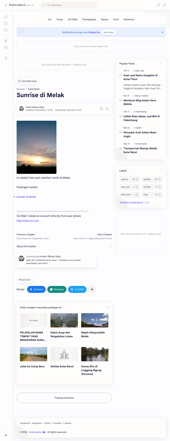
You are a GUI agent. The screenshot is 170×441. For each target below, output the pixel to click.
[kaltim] (139, 128)
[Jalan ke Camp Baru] (33, 354)
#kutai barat (25, 279)
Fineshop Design (90, 432)
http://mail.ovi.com (28, 220)
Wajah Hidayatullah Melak (93, 334)
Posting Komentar (64, 397)
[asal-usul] (139, 71)
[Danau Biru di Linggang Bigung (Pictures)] (94, 354)
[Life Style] (72, 19)
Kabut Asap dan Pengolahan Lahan (61, 334)
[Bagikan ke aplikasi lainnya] (92, 289)
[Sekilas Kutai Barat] (64, 354)
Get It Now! (109, 32)
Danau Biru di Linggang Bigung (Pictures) (91, 370)
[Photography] (89, 19)
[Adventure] (129, 19)
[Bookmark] (158, 4)
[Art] (49, 19)
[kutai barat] (141, 144)
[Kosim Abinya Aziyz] (35, 107)
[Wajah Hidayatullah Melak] (94, 320)
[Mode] (164, 4)
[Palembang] (141, 112)
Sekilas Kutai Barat (62, 366)
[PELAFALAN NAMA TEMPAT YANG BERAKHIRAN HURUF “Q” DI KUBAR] (33, 320)
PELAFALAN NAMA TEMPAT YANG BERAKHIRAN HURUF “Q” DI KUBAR (32, 336)
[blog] (138, 96)
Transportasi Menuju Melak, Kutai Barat (141, 150)
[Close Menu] (162, 32)
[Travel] (59, 19)
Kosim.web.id (17, 5)
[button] (36, 289)
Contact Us (94, 32)
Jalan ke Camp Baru (32, 366)
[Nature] (104, 19)
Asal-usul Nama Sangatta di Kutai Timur (141, 77)
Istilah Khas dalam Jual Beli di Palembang (142, 118)
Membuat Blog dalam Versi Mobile (140, 102)
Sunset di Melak (26, 197)
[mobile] (144, 96)
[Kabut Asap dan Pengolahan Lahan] (64, 320)
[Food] (116, 19)
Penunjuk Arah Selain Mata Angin (140, 134)
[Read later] (101, 108)
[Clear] (94, 5)
